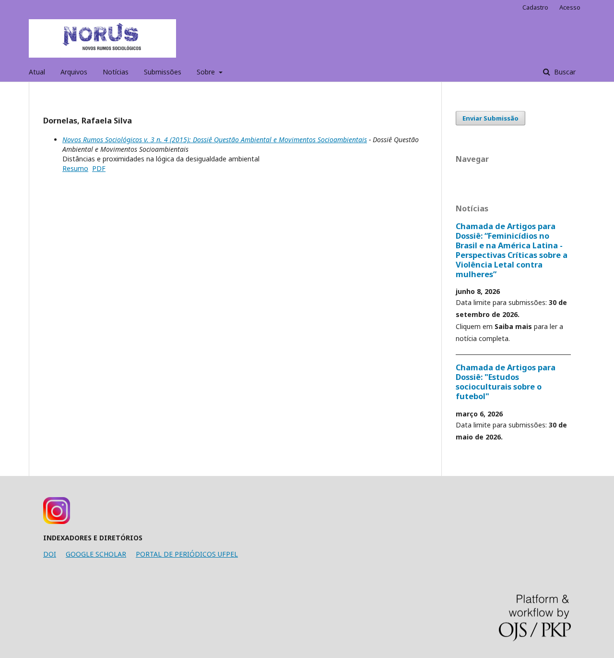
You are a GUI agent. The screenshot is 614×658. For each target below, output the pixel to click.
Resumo (75, 168)
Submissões (162, 71)
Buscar (564, 71)
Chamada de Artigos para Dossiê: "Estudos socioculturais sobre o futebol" (505, 382)
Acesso (569, 7)
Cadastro (535, 7)
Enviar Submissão (490, 118)
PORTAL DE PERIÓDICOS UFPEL (187, 554)
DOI (49, 554)
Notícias (116, 71)
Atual (37, 71)
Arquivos (73, 71)
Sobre (207, 71)
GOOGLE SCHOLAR (96, 554)
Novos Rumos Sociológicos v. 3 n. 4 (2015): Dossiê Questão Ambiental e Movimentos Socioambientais (214, 139)
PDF (99, 168)
